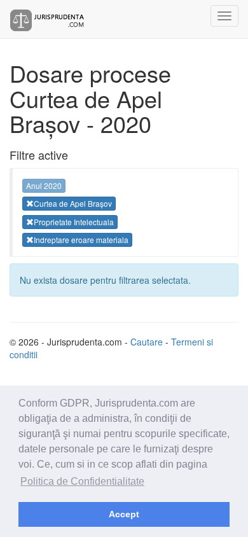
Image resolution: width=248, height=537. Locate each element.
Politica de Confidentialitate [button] (82, 481)
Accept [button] (124, 514)
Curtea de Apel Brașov (73, 203)
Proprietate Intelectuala (74, 221)
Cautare (146, 341)
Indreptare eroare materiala (81, 239)
